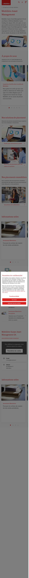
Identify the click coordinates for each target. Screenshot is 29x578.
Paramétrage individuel (14, 296)
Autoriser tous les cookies (14, 303)
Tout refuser (14, 299)
